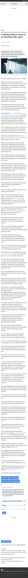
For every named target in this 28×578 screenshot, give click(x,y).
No (4, 502)
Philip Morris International (8, 481)
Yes (4, 498)
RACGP (18, 571)
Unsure (5, 506)
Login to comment (6, 541)
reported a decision (17, 198)
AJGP (26, 571)
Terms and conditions (5, 571)
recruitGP (22, 571)
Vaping (17, 481)
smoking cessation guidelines (14, 210)
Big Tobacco (5, 477)
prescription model (6, 254)
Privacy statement (13, 571)
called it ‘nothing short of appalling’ (14, 137)
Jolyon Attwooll (5, 42)
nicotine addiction (14, 477)
